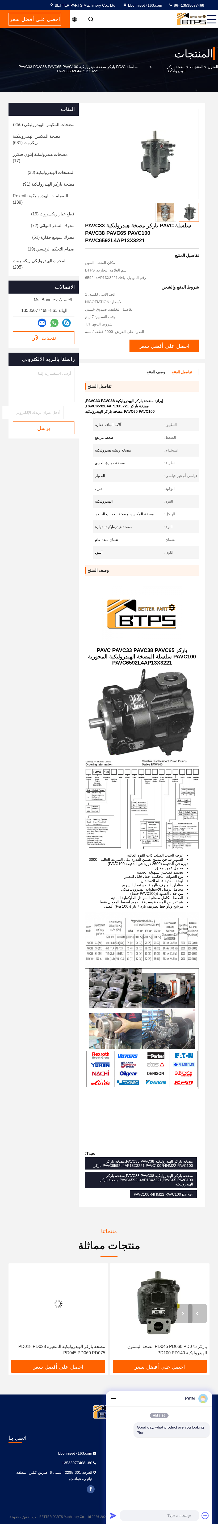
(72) (52, 225)
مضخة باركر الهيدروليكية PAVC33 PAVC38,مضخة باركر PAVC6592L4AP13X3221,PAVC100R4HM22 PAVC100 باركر (143, 1163)
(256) (43, 124)
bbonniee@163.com (145, 5)
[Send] (113, 1515)
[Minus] (113, 1398)
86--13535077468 (188, 5)
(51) (53, 237)
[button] (197, 1313)
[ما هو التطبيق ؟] (54, 323)
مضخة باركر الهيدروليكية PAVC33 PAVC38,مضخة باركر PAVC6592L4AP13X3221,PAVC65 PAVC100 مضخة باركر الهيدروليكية (146, 1180)
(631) (37, 139)
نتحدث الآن (43, 338)
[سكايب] (66, 322)
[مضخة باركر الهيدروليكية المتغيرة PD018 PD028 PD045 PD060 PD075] (160, 1303)
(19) (52, 214)
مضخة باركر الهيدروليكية (176, 69)
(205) (39, 263)
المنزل (213, 67)
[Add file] (205, 1515)
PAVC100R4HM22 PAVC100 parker (163, 1194)
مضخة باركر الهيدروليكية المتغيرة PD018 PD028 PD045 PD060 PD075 (163, 1349)
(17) (40, 157)
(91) (48, 184)
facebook (91, 1489)
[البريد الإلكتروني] (42, 322)
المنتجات (196, 67)
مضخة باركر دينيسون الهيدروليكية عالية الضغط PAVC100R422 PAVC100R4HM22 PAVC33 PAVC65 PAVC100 (63, 1350)
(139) (40, 199)
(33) (51, 172)
